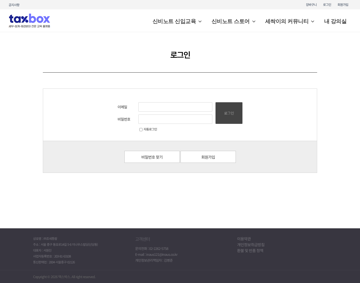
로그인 (327, 4)
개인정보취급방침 (250, 244)
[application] (199, 21)
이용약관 (244, 239)
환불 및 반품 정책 (250, 250)
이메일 (122, 106)
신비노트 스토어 (231, 21)
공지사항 (14, 4)
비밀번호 (124, 119)
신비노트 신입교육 (174, 21)
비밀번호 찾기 (152, 157)
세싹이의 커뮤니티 (287, 21)
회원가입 (342, 4)
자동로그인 (150, 129)
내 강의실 (335, 21)
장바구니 (311, 4)
